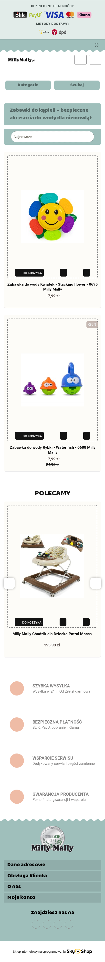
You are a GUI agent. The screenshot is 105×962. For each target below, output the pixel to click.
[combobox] (52, 136)
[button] (94, 44)
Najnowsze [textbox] (23, 137)
